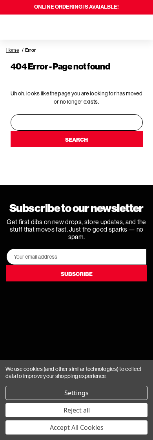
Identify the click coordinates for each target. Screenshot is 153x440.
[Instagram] (98, 297)
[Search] (28, 27)
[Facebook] (54, 297)
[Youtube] (76, 297)
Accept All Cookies (77, 427)
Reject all (77, 410)
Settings (76, 393)
